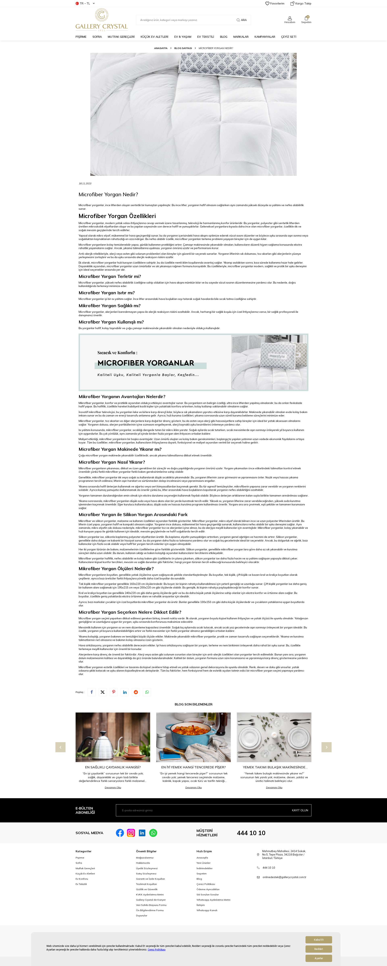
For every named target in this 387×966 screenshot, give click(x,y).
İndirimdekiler (204, 868)
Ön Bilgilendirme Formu (150, 910)
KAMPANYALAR (265, 37)
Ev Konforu (82, 878)
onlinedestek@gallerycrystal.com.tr (284, 877)
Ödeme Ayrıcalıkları (208, 889)
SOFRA (97, 37)
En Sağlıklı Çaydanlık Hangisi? (113, 767)
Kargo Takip (303, 3)
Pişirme (80, 857)
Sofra (79, 862)
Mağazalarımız (145, 857)
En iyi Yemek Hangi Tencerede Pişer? (193, 767)
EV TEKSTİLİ (205, 37)
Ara (244, 20)
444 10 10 (251, 833)
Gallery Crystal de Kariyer (151, 899)
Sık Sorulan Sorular (208, 894)
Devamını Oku (113, 787)
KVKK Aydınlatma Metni (150, 894)
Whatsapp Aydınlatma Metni (213, 899)
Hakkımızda (143, 862)
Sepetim (202, 873)
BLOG (223, 37)
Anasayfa (160, 48)
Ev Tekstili (81, 884)
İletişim (201, 905)
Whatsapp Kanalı (207, 910)
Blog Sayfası (183, 48)
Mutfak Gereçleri (85, 868)
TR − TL (85, 3)
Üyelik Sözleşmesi (147, 868)
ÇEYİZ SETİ (288, 37)
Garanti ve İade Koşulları (150, 878)
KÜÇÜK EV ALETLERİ (154, 37)
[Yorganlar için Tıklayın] (193, 390)
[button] (60, 747)
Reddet (318, 949)
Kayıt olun (300, 810)
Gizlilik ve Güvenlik (146, 889)
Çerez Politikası (156, 949)
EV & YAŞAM (182, 37)
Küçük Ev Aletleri (85, 873)
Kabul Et (319, 940)
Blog (199, 878)
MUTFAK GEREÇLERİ (121, 37)
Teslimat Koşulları (146, 884)
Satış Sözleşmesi (146, 873)
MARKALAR (241, 37)
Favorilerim (277, 3)
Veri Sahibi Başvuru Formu (151, 905)
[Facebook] (120, 833)
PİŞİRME (81, 37)
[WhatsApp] (153, 833)
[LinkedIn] (142, 833)
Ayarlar (319, 958)
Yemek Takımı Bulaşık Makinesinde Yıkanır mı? (274, 767)
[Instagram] (131, 833)
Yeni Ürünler (203, 862)
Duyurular (141, 915)
